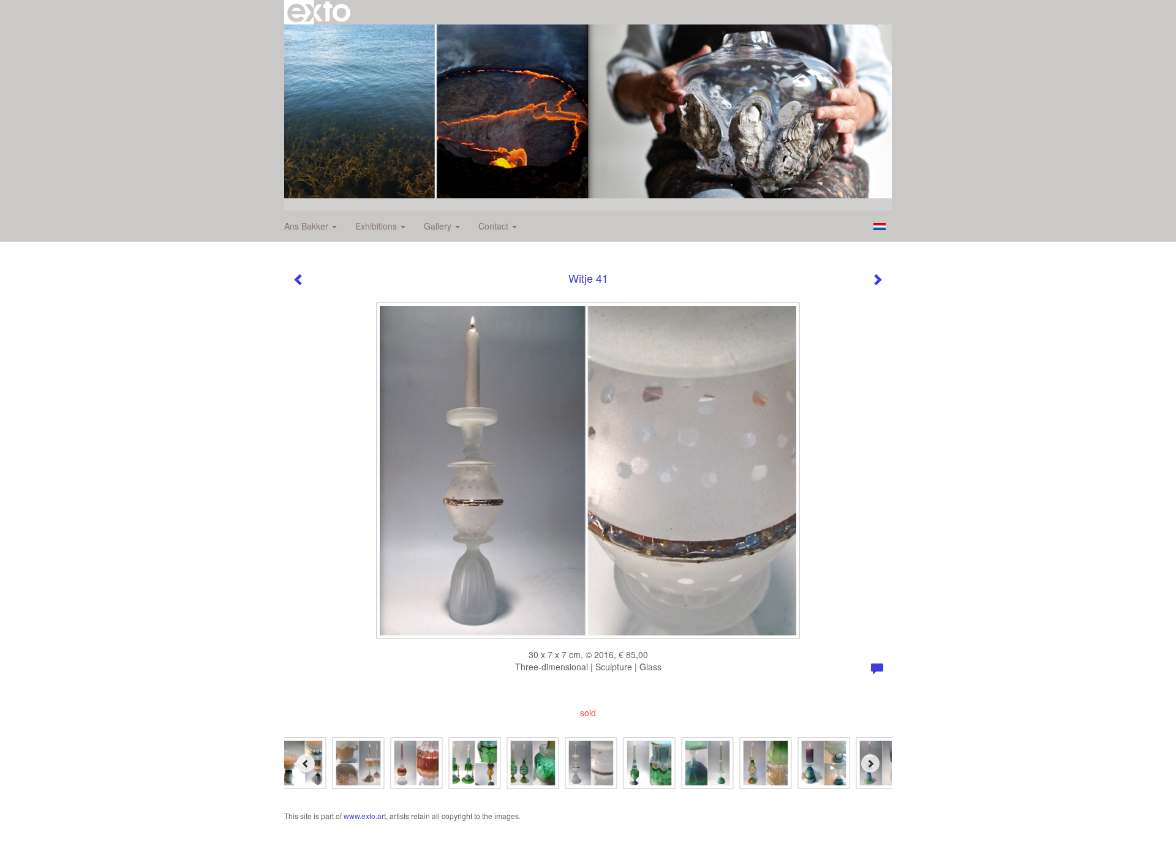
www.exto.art (365, 815)
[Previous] (305, 763)
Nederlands (879, 226)
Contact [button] (494, 226)
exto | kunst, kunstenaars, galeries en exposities (318, 12)
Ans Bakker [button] (307, 226)
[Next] (870, 763)
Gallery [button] (439, 226)
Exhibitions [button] (377, 226)
